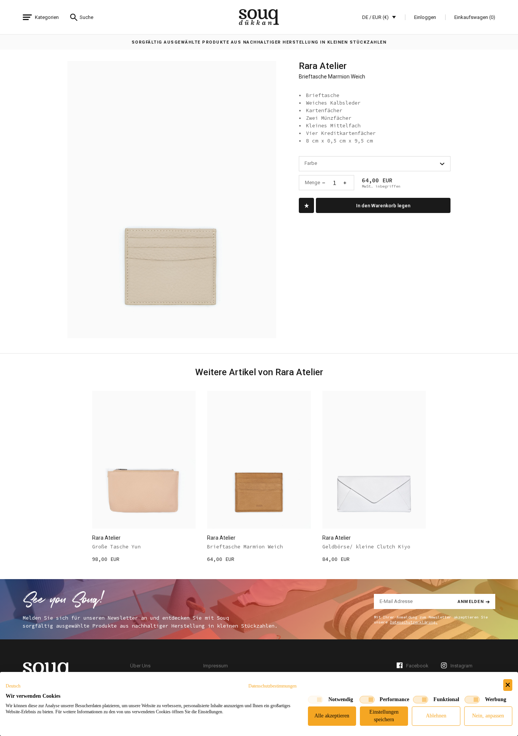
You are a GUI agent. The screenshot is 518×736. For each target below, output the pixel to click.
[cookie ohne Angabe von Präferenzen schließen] (507, 685)
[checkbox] (315, 699)
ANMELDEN (471, 601)
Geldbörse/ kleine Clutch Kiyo (366, 546)
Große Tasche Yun (116, 546)
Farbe (311, 163)
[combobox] (375, 163)
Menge (312, 182)
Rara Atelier (323, 66)
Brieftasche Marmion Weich (245, 546)
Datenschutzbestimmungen (272, 686)
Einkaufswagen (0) (474, 17)
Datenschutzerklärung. (414, 622)
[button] (13, 686)
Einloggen (425, 17)
